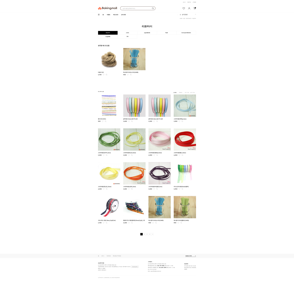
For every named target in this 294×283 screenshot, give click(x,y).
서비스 (102, 256)
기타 (127, 36)
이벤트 (108, 14)
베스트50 (115, 14)
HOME (181, 18)
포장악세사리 (188, 18)
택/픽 (166, 32)
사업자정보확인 (135, 266)
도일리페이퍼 (147, 32)
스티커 (127, 32)
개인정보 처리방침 (117, 256)
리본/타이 (194, 18)
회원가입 (189, 2)
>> (152, 234)
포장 (184, 18)
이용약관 (109, 256)
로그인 (184, 2)
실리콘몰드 (185, 14)
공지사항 (123, 14)
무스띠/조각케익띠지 (186, 32)
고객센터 (194, 2)
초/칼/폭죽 (108, 36)
